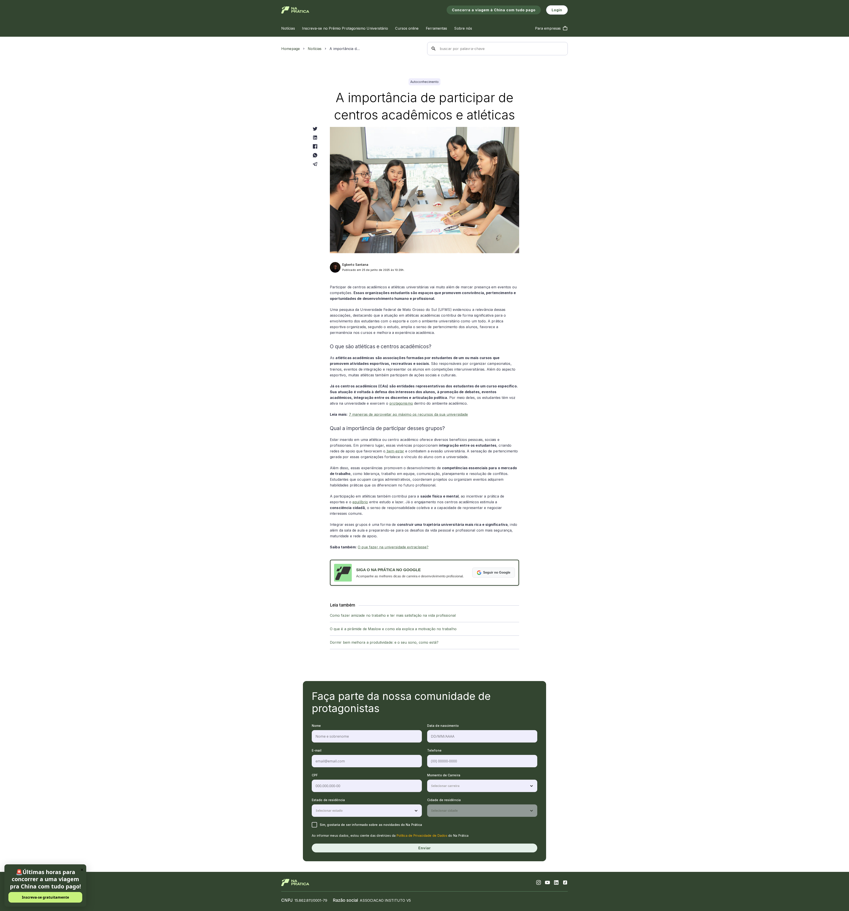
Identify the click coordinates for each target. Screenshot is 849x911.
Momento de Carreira (443, 775)
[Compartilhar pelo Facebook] (315, 146)
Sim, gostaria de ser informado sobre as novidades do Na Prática (371, 825)
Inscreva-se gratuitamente (45, 897)
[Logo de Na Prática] (295, 9)
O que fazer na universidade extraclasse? (393, 547)
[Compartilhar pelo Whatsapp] (315, 155)
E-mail (317, 750)
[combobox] (431, 786)
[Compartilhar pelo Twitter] (315, 128)
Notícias (314, 48)
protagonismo (401, 403)
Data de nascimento (443, 725)
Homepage (290, 48)
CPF (315, 775)
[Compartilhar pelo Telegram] (315, 164)
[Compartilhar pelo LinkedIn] (315, 137)
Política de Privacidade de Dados (422, 835)
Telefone (434, 750)
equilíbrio (360, 502)
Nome (316, 725)
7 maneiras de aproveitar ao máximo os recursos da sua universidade (408, 414)
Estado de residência (328, 800)
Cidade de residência (444, 800)
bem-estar (395, 451)
